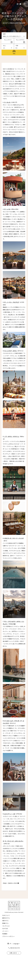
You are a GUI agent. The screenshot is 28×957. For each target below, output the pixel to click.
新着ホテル (5, 923)
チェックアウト (20, 40)
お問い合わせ (13, 953)
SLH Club (5, 928)
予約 (14, 53)
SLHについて (6, 915)
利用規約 (4, 934)
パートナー (5, 931)
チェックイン (8, 40)
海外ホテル (5, 921)
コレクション (6, 926)
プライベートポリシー (8, 936)
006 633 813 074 (15, 948)
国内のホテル (6, 918)
